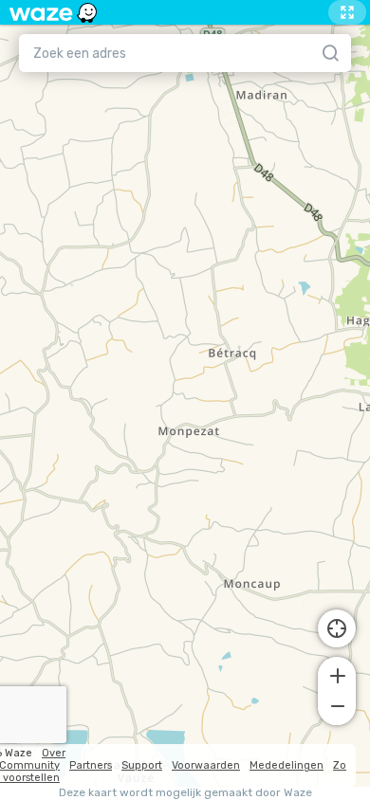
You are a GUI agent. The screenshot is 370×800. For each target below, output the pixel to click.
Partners (90, 765)
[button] (337, 674)
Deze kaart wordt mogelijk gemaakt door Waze (185, 793)
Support (141, 765)
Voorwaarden (206, 765)
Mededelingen (287, 765)
